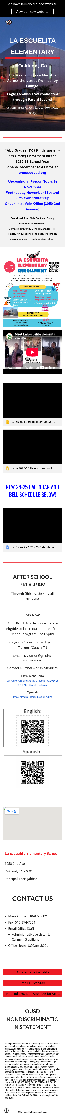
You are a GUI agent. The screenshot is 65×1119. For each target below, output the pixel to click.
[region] (32, 8)
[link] (32, 405)
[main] (32, 74)
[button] (6, 1111)
